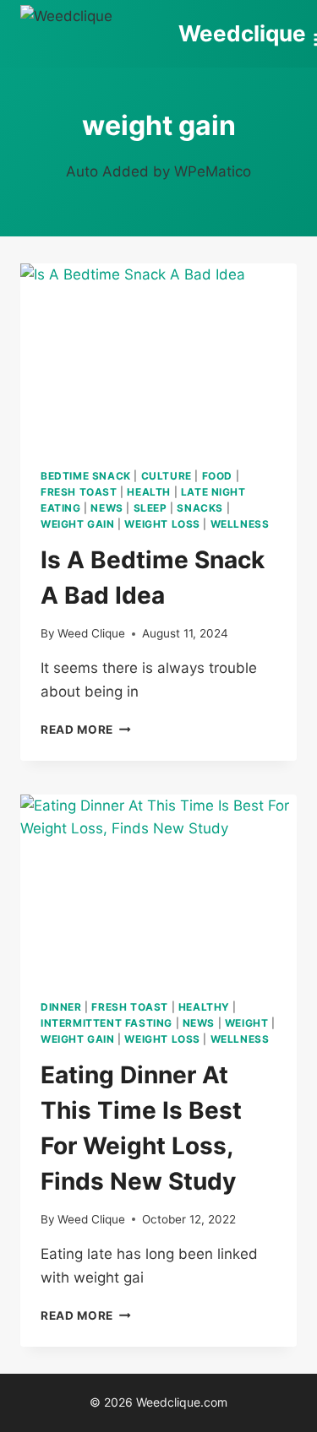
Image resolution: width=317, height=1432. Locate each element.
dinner (61, 1007)
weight (247, 1023)
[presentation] (158, 355)
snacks (200, 508)
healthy (204, 1007)
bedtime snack (86, 475)
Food (217, 475)
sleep (150, 508)
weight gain (78, 524)
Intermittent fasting (106, 1023)
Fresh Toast (79, 491)
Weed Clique (91, 633)
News (106, 508)
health (149, 491)
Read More (86, 729)
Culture (166, 475)
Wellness (240, 524)
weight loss (162, 524)
